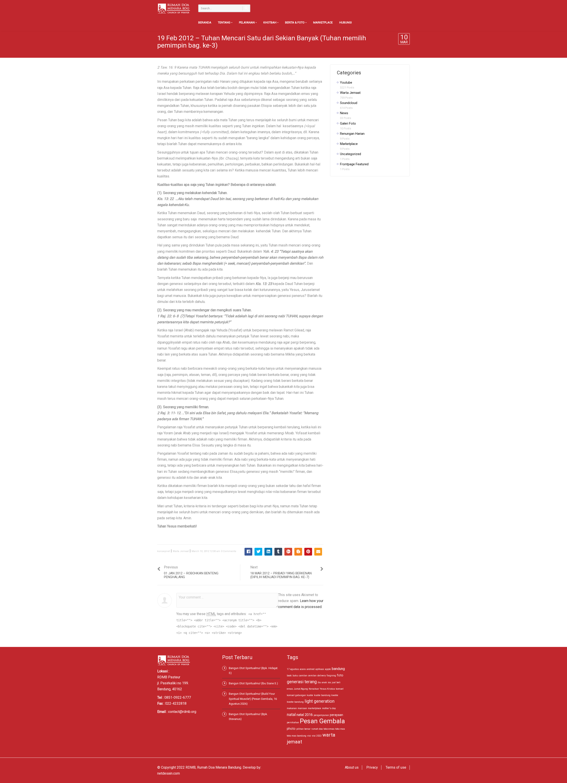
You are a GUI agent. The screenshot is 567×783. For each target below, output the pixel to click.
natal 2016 (305, 715)
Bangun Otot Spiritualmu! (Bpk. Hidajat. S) (253, 670)
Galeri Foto (348, 123)
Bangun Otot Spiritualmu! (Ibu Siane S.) (253, 683)
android (311, 669)
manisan (302, 708)
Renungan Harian (352, 134)
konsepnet (163, 551)
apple (328, 669)
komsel (340, 688)
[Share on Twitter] (258, 552)
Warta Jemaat (181, 551)
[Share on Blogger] (298, 552)
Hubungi (345, 22)
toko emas (329, 728)
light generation (319, 701)
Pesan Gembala (322, 721)
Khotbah (270, 22)
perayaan (336, 715)
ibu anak (322, 682)
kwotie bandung (295, 701)
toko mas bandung (296, 735)
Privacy (372, 767)
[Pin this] (308, 552)
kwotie (334, 695)
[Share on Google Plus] (288, 552)
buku (295, 675)
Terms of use (396, 767)
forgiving (331, 675)
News (344, 113)
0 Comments (228, 551)
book (289, 675)
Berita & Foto (295, 22)
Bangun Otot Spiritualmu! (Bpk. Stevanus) (248, 716)
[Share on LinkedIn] (268, 552)
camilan (303, 675)
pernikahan (293, 722)
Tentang (224, 22)
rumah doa (317, 728)
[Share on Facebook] (248, 552)
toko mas (340, 728)
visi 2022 (317, 735)
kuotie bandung (322, 695)
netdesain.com (168, 773)
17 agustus (293, 669)
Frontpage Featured (354, 164)
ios (329, 682)
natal (291, 714)
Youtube (346, 83)
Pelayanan (247, 22)
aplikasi (319, 669)
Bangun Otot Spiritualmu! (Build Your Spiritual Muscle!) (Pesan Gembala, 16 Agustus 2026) (253, 698)
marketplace (314, 708)
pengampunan (321, 715)
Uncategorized (350, 154)
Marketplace (323, 22)
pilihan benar (303, 728)
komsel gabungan (296, 695)
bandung (338, 669)
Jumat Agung (301, 688)
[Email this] (318, 552)
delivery (321, 675)
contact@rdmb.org (182, 712)
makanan (292, 708)
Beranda (204, 22)
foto (340, 675)
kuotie (310, 695)
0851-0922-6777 (177, 697)
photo (291, 728)
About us (352, 767)
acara (303, 669)
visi (309, 735)
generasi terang (302, 681)
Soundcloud (348, 103)
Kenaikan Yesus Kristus (322, 688)
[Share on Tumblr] (278, 552)
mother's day (329, 708)
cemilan (312, 675)
